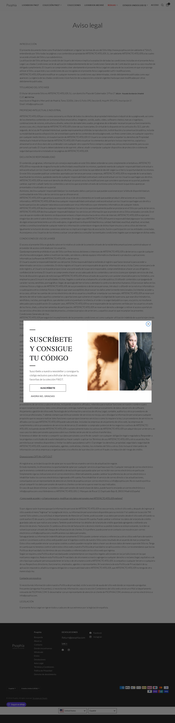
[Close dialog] (148, 324)
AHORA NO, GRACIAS (43, 396)
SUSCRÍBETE (47, 388)
